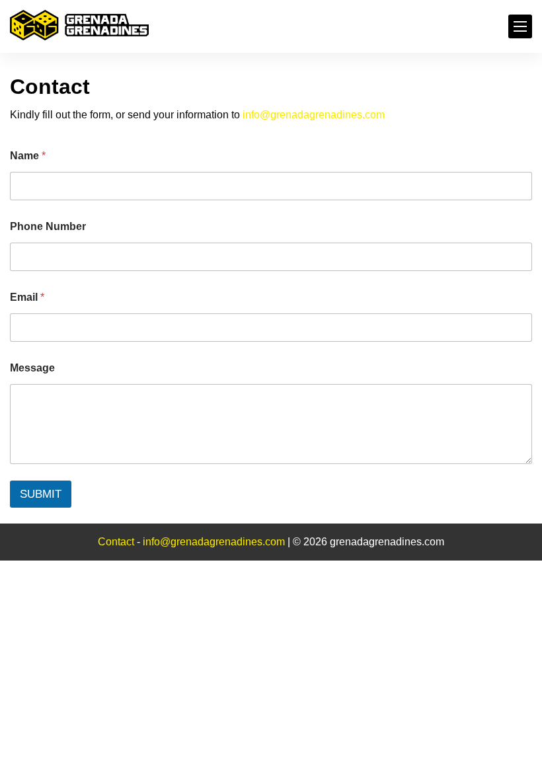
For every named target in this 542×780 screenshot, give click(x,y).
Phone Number (48, 226)
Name (28, 155)
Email (27, 297)
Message (32, 367)
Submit (40, 494)
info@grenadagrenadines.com (314, 114)
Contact (117, 541)
